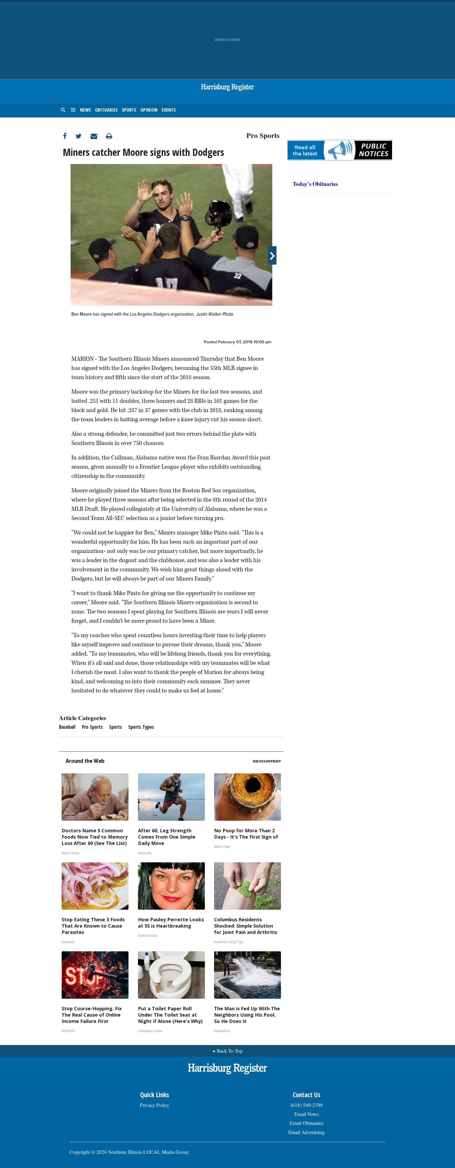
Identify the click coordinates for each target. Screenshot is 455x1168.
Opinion (148, 110)
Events (169, 110)
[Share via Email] (98, 136)
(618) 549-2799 (306, 1105)
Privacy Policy (154, 1105)
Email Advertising (306, 1132)
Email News (306, 1114)
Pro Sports (263, 134)
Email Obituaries (306, 1123)
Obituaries (106, 110)
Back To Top (230, 1050)
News (85, 110)
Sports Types (141, 727)
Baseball (67, 727)
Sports (129, 110)
